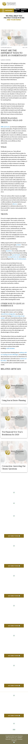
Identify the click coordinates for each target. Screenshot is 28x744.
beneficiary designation (8, 314)
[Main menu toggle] (24, 3)
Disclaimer (14, 740)
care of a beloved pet (20, 259)
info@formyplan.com (14, 505)
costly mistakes (10, 348)
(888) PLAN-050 (12, 495)
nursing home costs (13, 257)
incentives (9, 251)
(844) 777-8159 (14, 498)
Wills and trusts (5, 127)
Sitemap (20, 739)
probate (18, 245)
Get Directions (13, 536)
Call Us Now (8, 10)
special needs (16, 255)
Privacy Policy (14, 739)
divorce (15, 204)
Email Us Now (24, 10)
